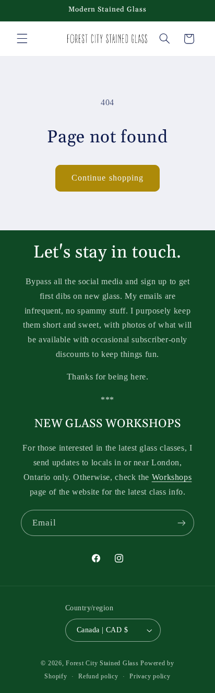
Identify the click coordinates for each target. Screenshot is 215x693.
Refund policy (98, 676)
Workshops (172, 477)
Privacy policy (149, 676)
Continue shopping (107, 177)
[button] (22, 39)
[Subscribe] (182, 522)
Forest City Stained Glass (102, 663)
